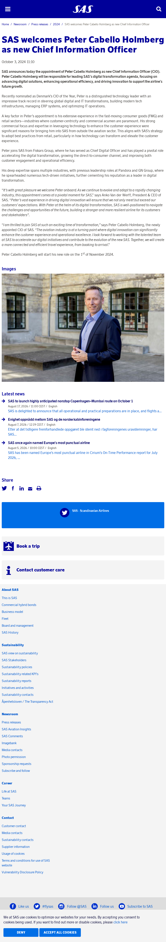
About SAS (10, 590)
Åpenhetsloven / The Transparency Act (27, 701)
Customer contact (14, 826)
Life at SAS (9, 791)
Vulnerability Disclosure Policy (23, 872)
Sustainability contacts (18, 695)
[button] (8, 9)
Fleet (5, 619)
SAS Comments (12, 736)
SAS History (10, 632)
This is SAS (9, 598)
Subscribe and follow (16, 771)
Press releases (39, 24)
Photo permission (14, 757)
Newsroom (20, 24)
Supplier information (16, 847)
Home (5, 24)
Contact (8, 818)
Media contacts (12, 750)
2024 (56, 24)
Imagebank (9, 743)
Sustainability (13, 645)
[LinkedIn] (21, 489)
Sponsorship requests (16, 764)
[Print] (39, 489)
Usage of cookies (13, 854)
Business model (12, 612)
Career (7, 783)
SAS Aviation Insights (16, 729)
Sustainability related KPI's (20, 674)
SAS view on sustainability (20, 653)
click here (120, 922)
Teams (6, 798)
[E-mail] (30, 489)
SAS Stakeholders (14, 660)
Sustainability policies (17, 667)
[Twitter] (4, 489)
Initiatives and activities (18, 688)
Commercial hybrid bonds (19, 605)
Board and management (18, 625)
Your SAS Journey (14, 805)
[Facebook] (13, 489)
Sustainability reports (16, 681)
